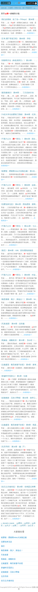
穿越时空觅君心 (7, 568)
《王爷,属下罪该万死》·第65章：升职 (15, 39)
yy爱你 (19, 523)
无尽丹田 (4, 576)
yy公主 (30, 525)
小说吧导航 (30, 3)
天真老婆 (4, 555)
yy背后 (27, 523)
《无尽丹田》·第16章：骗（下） (13, 447)
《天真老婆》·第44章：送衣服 (12, 324)
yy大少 (7, 525)
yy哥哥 (23, 525)
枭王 (3, 546)
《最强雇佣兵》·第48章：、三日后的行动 (17, 93)
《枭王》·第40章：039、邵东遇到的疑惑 (16, 250)
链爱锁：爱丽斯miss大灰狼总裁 (14, 537)
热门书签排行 (27, 8)
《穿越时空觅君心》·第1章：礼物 (13, 376)
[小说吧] (13, 5)
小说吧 (10, 8)
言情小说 (17, 8)
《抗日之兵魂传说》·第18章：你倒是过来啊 (17, 487)
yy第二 (15, 525)
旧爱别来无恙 (6, 542)
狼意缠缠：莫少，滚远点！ (12, 550)
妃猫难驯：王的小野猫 (10, 572)
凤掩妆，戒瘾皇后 (8, 559)
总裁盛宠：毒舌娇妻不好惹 (12, 563)
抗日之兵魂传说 (7, 581)
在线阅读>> (31, 33)
